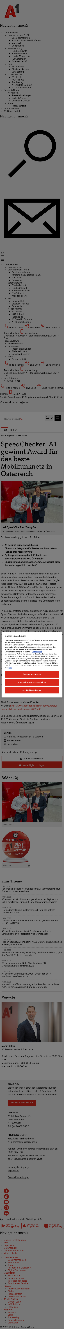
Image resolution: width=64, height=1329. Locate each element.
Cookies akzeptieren (32, 674)
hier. (10, 668)
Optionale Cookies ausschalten (32, 682)
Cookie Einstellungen (32, 690)
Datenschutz (37, 652)
